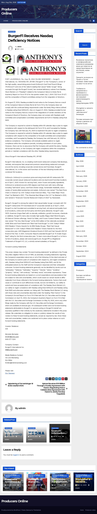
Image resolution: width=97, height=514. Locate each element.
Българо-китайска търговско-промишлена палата (84, 277)
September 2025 (82, 201)
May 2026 (80, 161)
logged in (16, 455)
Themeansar (37, 510)
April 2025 (80, 226)
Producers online (20, 21)
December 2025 (82, 186)
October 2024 (81, 246)
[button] (90, 21)
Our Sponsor (10, 373)
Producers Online (14, 501)
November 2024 (82, 241)
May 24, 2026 (58, 485)
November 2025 (82, 191)
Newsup (28, 510)
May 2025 (79, 221)
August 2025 (80, 206)
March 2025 (80, 231)
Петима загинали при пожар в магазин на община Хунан (84, 121)
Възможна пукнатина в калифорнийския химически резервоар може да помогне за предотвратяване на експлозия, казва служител (84, 66)
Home (6, 21)
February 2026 (81, 176)
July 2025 (79, 211)
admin (19, 46)
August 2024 (81, 256)
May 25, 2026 (11, 485)
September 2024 (82, 251)
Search (79, 31)
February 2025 (81, 236)
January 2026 (81, 181)
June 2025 (80, 216)
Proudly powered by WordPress (11, 510)
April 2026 (80, 166)
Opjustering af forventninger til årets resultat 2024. (20, 385)
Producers (12, 31)
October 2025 (81, 196)
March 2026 (80, 171)
